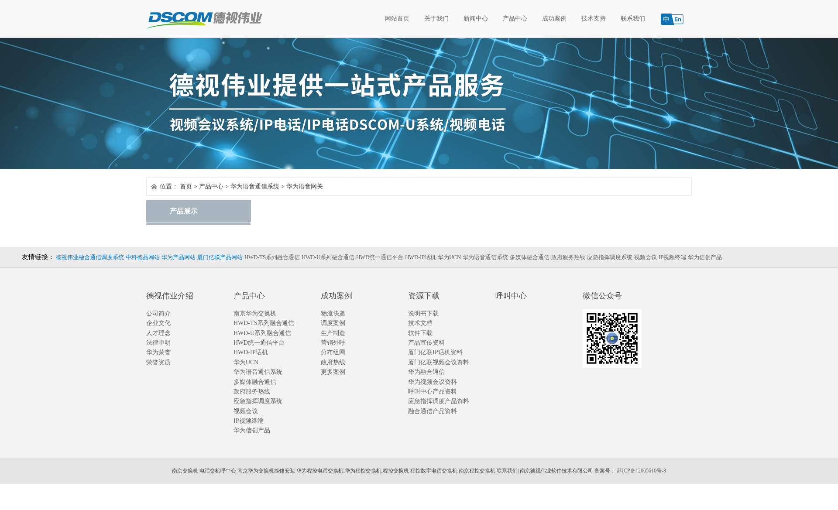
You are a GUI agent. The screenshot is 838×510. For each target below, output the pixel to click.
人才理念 (158, 333)
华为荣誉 (158, 352)
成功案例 (554, 18)
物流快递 (333, 313)
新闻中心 (476, 18)
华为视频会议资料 (432, 382)
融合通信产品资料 (432, 411)
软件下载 (420, 333)
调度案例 (333, 323)
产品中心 (515, 18)
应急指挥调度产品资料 (438, 401)
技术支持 (593, 18)
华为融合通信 (426, 372)
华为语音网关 (304, 186)
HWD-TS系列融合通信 (272, 257)
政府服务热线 (568, 257)
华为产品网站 (178, 257)
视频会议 (645, 257)
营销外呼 (333, 342)
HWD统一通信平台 (379, 257)
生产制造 (333, 333)
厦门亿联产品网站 (220, 257)
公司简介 (158, 313)
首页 (186, 186)
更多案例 (333, 372)
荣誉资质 (158, 362)
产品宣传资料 (426, 342)
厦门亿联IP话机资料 (435, 352)
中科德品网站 (143, 257)
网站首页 (397, 18)
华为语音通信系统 (254, 186)
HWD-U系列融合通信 (328, 257)
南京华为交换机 (255, 313)
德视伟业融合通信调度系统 (90, 257)
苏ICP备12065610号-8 (641, 471)
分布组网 (333, 352)
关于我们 (436, 18)
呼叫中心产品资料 (432, 391)
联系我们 (633, 18)
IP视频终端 (672, 257)
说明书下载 (423, 313)
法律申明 (158, 342)
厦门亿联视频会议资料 (438, 362)
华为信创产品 (705, 257)
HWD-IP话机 (420, 257)
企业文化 (158, 323)
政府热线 (333, 362)
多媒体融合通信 (530, 257)
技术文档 (420, 323)
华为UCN (449, 257)
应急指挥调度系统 (609, 257)
